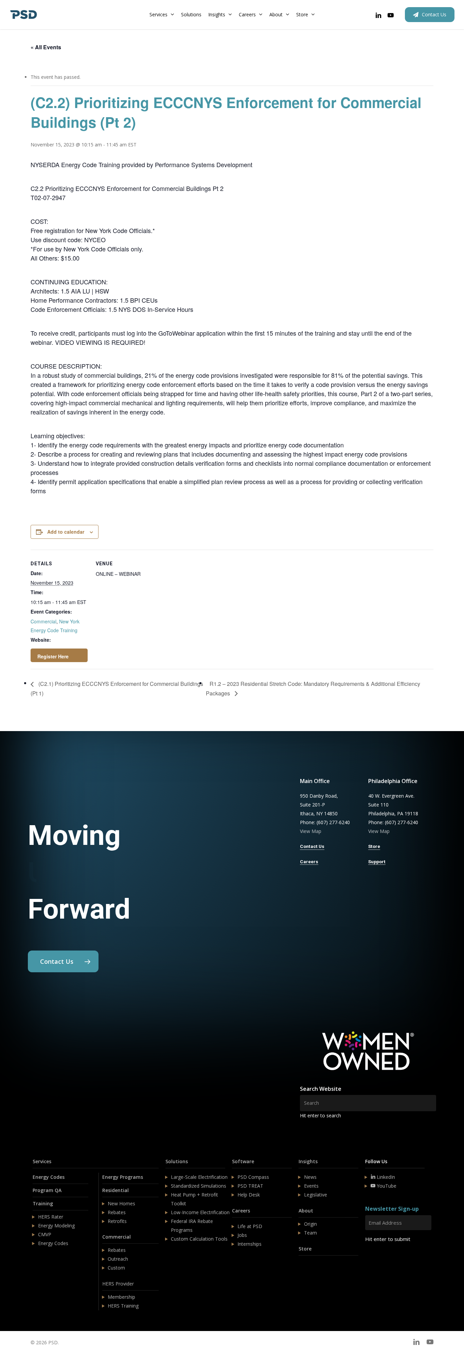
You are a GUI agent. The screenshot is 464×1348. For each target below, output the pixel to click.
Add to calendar (65, 531)
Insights (308, 1161)
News (310, 1177)
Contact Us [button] (312, 846)
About (306, 1210)
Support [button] (377, 861)
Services (42, 1161)
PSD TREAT (250, 1186)
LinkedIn (385, 1177)
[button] (63, 961)
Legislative (315, 1194)
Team (310, 1232)
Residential (115, 1190)
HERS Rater (50, 1216)
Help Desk (248, 1194)
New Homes (121, 1203)
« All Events (46, 47)
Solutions (176, 1161)
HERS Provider (118, 1283)
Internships (249, 1244)
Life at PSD (249, 1226)
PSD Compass (253, 1177)
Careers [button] (309, 861)
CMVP (44, 1234)
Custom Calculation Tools (199, 1239)
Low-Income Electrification (200, 1212)
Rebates (117, 1212)
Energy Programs (122, 1177)
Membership (121, 1297)
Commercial (43, 621)
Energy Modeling (56, 1225)
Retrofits (117, 1221)
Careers (241, 1210)
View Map (310, 831)
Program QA (47, 1190)
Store (305, 1248)
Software (243, 1161)
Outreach (118, 1259)
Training (43, 1203)
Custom (116, 1267)
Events (311, 1186)
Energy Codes (49, 1177)
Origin (310, 1224)
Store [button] (374, 846)
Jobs (242, 1235)
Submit (381, 1259)
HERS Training (123, 1305)
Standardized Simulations (198, 1186)
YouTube (385, 1186)
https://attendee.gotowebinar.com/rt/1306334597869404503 (59, 655)
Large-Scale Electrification (199, 1177)
